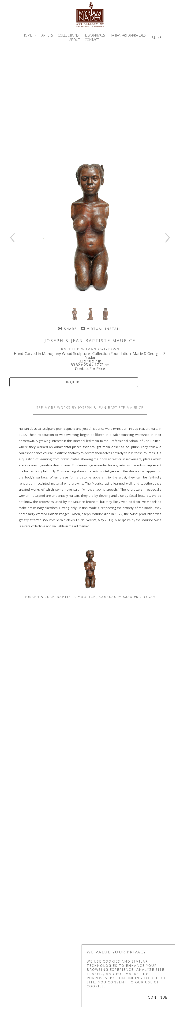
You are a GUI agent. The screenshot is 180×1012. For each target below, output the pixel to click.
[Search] (154, 37)
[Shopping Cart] (159, 37)
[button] (29, 35)
